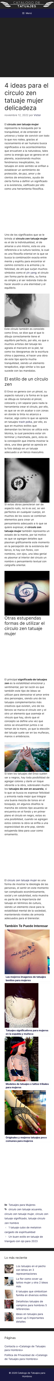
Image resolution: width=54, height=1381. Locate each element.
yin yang (31, 272)
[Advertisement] (27, 46)
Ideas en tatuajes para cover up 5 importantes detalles (30, 1318)
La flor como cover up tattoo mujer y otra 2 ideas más (32, 1282)
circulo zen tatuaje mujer (22, 880)
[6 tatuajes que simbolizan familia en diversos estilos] (9, 1295)
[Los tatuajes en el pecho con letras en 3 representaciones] (9, 1269)
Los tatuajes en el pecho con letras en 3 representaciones (31, 1270)
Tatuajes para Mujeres (22, 1204)
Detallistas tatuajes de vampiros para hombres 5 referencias (31, 1305)
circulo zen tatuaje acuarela (25, 1209)
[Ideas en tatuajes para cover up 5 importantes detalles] (9, 1317)
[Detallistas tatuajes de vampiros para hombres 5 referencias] (9, 1305)
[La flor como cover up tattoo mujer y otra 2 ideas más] (9, 1282)
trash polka (25, 421)
